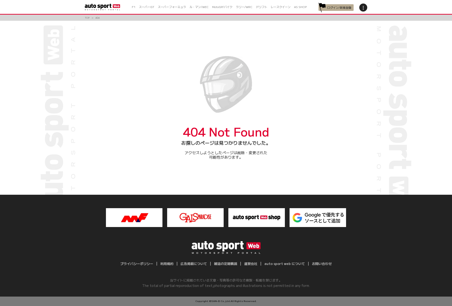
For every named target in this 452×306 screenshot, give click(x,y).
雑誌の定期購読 (225, 263)
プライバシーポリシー (136, 263)
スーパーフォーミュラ (172, 7)
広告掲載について (194, 263)
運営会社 (250, 263)
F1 (133, 7)
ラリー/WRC (244, 7)
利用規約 (167, 263)
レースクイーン (281, 7)
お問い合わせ (322, 263)
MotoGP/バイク (222, 7)
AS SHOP (300, 7)
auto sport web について (284, 263)
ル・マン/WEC (199, 7)
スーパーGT (146, 7)
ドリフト (261, 7)
